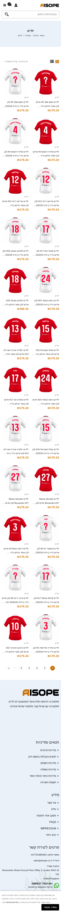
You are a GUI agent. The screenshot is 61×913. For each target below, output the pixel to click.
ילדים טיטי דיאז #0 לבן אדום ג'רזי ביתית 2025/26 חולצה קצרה (15, 602)
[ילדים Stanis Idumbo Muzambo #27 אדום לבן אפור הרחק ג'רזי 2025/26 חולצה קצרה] (45, 478)
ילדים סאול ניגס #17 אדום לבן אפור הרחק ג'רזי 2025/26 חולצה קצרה (16, 403)
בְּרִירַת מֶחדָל (11, 61)
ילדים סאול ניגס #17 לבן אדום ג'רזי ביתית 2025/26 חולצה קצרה (47, 255)
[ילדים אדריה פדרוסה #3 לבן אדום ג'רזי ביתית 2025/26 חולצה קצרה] (45, 627)
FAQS (52, 822)
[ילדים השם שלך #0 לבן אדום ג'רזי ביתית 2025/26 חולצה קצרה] (15, 81)
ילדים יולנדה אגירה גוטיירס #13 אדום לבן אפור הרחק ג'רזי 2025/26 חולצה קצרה (16, 354)
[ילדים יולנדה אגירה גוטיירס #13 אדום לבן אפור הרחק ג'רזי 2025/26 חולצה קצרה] (15, 329)
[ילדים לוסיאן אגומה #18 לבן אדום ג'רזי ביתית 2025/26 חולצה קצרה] (15, 230)
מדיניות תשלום (48, 763)
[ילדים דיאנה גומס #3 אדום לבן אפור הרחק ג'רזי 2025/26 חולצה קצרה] (15, 528)
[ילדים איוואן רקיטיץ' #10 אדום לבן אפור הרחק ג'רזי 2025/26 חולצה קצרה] (15, 627)
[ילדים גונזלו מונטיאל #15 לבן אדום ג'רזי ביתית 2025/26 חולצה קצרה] (45, 429)
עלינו (53, 809)
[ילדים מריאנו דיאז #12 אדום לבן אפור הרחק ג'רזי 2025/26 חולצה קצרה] (15, 180)
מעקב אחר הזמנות (46, 815)
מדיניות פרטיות (48, 750)
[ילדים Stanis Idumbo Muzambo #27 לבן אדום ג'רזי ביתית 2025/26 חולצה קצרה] (15, 478)
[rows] (52, 61)
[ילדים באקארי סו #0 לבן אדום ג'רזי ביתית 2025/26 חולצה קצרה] (45, 528)
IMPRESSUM (48, 828)
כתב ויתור (51, 835)
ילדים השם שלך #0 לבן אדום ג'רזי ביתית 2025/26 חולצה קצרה (16, 106)
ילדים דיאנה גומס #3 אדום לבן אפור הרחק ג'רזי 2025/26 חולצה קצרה (16, 552)
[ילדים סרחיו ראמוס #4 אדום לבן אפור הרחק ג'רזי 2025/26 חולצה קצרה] (45, 131)
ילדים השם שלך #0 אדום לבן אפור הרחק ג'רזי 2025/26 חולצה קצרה (47, 106)
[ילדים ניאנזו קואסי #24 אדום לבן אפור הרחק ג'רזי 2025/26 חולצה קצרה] (45, 379)
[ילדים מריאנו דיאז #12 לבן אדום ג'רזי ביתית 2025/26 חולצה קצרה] (45, 180)
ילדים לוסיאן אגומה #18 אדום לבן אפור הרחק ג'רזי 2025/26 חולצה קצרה (17, 304)
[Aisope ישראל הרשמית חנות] (49, 5)
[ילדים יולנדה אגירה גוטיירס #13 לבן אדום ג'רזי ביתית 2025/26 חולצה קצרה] (15, 429)
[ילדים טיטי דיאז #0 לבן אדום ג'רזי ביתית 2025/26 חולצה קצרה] (15, 577)
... (15, 667)
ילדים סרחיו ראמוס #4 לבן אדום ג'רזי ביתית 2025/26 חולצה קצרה (16, 155)
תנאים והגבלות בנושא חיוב (42, 756)
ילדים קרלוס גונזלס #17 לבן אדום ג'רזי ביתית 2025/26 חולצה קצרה (46, 602)
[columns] (57, 61)
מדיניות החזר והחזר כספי (43, 776)
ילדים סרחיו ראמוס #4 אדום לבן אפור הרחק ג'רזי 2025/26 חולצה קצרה (46, 155)
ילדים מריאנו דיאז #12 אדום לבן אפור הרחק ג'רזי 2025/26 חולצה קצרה (15, 205)
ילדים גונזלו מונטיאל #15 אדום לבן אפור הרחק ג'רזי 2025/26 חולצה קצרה (47, 354)
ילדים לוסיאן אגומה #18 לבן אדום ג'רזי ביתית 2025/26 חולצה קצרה (16, 255)
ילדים (57, 97)
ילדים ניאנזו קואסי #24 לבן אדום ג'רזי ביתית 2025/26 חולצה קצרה (46, 304)
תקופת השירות (48, 782)
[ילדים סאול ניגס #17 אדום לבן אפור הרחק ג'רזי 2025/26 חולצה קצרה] (15, 379)
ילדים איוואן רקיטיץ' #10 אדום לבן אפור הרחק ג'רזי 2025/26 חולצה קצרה (17, 652)
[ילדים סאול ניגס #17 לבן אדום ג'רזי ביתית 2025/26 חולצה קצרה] (45, 230)
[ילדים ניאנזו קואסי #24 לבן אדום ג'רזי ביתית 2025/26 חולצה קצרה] (45, 280)
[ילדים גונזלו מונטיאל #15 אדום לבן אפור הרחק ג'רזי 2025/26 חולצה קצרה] (45, 329)
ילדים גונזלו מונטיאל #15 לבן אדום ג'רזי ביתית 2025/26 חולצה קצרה (45, 453)
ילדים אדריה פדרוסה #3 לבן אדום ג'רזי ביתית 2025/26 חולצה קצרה (46, 652)
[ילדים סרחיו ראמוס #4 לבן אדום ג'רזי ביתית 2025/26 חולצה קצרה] (15, 131)
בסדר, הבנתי (50, 907)
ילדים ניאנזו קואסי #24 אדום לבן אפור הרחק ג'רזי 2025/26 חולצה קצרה (46, 403)
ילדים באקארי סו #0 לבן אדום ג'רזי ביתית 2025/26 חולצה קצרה (47, 552)
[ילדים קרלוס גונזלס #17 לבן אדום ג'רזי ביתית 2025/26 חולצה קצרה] (45, 577)
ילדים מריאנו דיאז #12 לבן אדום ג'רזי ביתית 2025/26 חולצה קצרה (47, 205)
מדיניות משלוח (48, 769)
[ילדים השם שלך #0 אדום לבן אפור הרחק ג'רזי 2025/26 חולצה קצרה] (45, 81)
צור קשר (51, 802)
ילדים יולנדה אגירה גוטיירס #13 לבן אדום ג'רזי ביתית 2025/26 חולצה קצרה (16, 453)
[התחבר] (16, 5)
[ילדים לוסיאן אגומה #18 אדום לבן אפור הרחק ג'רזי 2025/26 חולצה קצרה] (15, 280)
